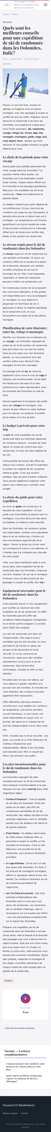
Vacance (14, 14)
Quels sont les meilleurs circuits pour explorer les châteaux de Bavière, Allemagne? (24, 1078)
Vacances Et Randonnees (19, 1105)
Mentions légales (10, 1113)
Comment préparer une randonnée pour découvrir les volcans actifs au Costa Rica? (25, 1066)
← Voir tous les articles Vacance (19, 1028)
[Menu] (45, 5)
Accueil (6, 14)
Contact (24, 1113)
